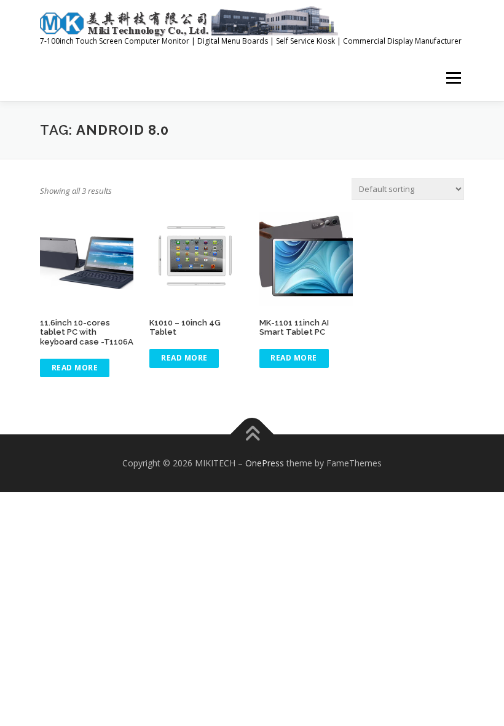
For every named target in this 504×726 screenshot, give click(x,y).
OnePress (264, 463)
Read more (75, 367)
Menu (453, 77)
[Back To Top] (252, 434)
